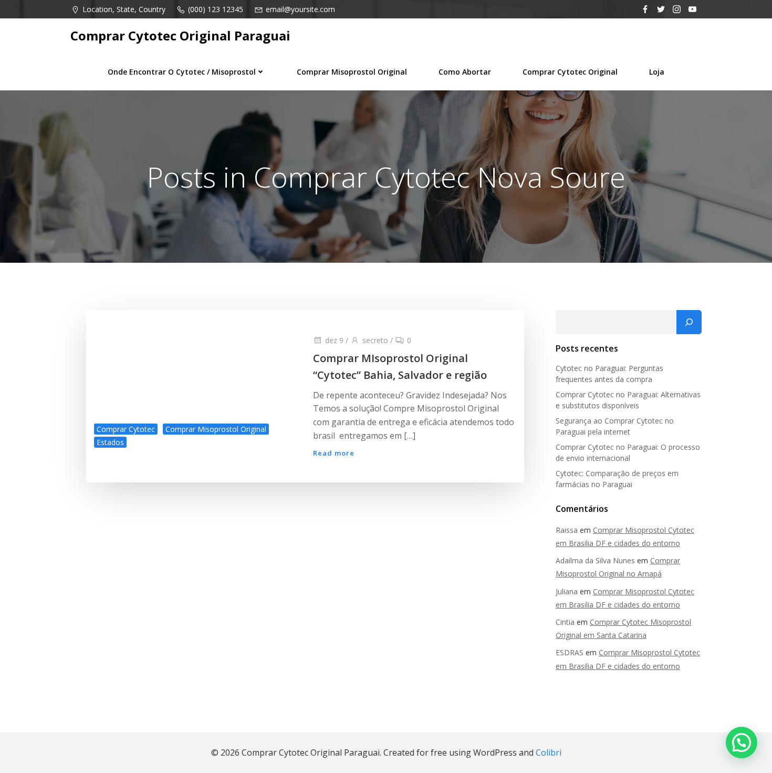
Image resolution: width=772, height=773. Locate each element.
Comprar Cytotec (126, 429)
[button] (741, 742)
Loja (656, 72)
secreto (375, 340)
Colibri (548, 752)
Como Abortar (465, 72)
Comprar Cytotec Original (570, 72)
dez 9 (334, 340)
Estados (110, 442)
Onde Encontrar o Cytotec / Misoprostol (182, 72)
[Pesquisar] (689, 322)
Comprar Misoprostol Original (352, 72)
